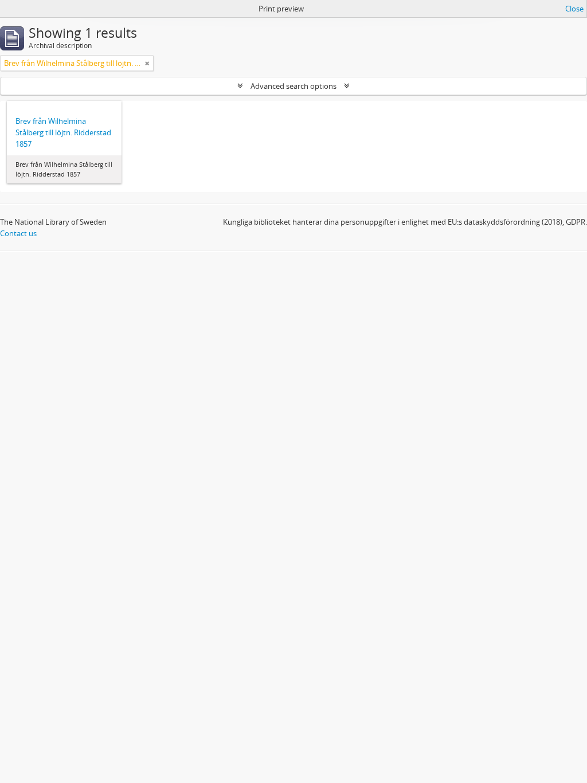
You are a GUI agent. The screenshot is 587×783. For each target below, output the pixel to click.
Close (574, 8)
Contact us (18, 233)
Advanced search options (293, 86)
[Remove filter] (147, 63)
